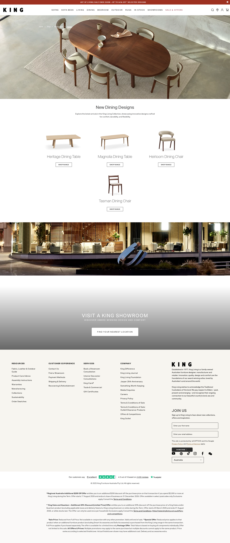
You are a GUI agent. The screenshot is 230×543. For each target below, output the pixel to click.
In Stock (139, 10)
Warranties (17, 384)
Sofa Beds (67, 10)
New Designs (58, 27)
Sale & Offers (174, 10)
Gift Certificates (91, 392)
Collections (17, 393)
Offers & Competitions (130, 414)
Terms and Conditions (142, 511)
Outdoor (117, 10)
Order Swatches (19, 401)
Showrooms (155, 10)
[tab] (26, 363)
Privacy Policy (177, 444)
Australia (178, 460)
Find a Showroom (56, 373)
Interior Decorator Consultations (92, 377)
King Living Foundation (130, 377)
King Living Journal (129, 373)
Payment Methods (57, 377)
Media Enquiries (127, 390)
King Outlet (125, 418)
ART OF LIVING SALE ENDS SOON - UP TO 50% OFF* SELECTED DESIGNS (113, 2)
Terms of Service (193, 444)
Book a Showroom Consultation (92, 370)
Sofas (55, 10)
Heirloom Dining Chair (166, 156)
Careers (124, 394)
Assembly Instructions (22, 380)
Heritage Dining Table (64, 156)
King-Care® (89, 383)
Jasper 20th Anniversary (131, 381)
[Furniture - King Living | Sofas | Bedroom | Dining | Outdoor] (13, 10)
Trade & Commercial (93, 387)
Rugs (128, 10)
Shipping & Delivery (57, 381)
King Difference (127, 369)
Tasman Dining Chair (115, 201)
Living (80, 10)
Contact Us (54, 369)
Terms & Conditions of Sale (132, 403)
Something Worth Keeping (132, 386)
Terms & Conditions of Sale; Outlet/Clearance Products (132, 408)
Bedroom (103, 10)
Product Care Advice (21, 376)
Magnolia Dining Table (115, 156)
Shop (49, 27)
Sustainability (18, 397)
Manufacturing (18, 389)
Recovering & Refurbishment (62, 386)
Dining (91, 10)
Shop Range (63, 165)
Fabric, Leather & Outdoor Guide (23, 370)
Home (41, 27)
